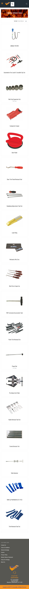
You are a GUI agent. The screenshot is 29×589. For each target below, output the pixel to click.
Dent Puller (14, 152)
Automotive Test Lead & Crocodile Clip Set (14, 72)
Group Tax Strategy (5, 559)
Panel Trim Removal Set (15, 339)
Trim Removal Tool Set (14, 526)
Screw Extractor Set (14, 446)
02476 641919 (12, 5)
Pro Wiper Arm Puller (14, 393)
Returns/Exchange (5, 550)
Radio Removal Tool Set (14, 420)
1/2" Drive (14, 368)
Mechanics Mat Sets (14, 259)
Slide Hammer (14, 473)
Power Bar (14, 366)
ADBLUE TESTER (14, 46)
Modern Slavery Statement (7, 557)
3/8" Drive (14, 101)
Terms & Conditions (5, 547)
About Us (3, 562)
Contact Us (3, 545)
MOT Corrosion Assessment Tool (14, 313)
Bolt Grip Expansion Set (15, 99)
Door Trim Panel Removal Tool (14, 179)
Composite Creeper (14, 126)
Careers (3, 552)
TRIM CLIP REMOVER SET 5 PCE (14, 500)
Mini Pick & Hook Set (14, 286)
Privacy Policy (4, 554)
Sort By (15, 21)
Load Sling (14, 233)
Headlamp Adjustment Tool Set (14, 206)
